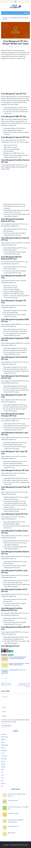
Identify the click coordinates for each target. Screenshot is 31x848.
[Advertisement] (15, 76)
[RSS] (15, 1)
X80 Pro (3, 783)
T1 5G (2, 753)
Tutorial (3, 761)
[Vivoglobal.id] (15, 6)
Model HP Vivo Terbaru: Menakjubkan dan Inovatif (6, 683)
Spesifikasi (4, 750)
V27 (2, 772)
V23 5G (3, 767)
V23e (2, 769)
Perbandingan (4, 745)
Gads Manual (4, 737)
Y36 (2, 786)
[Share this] (2, 651)
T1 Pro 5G (4, 756)
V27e (2, 775)
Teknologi (3, 759)
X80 (2, 780)
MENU (27, 13)
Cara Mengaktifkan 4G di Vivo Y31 (17, 670)
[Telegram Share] (10, 651)
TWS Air (3, 764)
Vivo (6, 678)
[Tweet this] (5, 651)
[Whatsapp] (12, 651)
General (3, 739)
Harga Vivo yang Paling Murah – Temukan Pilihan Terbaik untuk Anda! (19, 664)
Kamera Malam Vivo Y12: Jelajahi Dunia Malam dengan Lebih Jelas (24, 684)
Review (3, 748)
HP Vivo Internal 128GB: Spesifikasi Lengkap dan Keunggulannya (17, 657)
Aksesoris (3, 734)
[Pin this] (7, 651)
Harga (2, 742)
